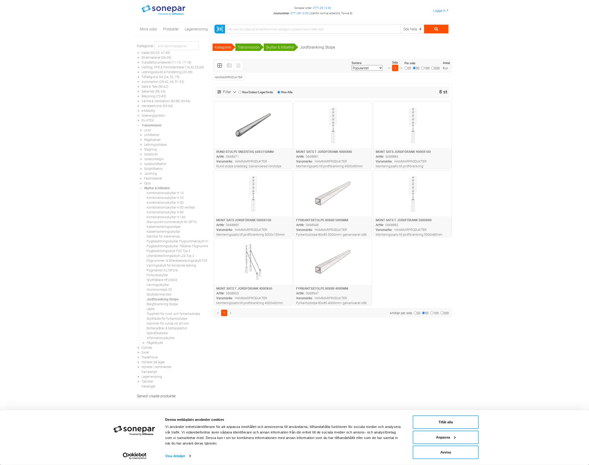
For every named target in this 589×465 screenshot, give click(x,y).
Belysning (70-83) (153, 96)
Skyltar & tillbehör (157, 188)
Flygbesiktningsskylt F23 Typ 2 (168, 251)
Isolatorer (151, 154)
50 (417, 68)
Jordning (150, 173)
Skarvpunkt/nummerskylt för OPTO (171, 222)
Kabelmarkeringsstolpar (164, 226)
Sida (395, 62)
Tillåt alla (446, 422)
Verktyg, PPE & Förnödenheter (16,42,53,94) (172, 67)
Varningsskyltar (158, 284)
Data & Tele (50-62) (154, 86)
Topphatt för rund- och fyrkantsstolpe (173, 313)
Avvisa (445, 452)
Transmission (151, 125)
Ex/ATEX (147, 120)
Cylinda (146, 347)
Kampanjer (149, 371)
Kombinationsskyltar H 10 (165, 193)
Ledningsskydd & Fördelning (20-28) (167, 72)
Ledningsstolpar (155, 144)
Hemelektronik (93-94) (157, 106)
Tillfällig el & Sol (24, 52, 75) (160, 77)
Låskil (151, 309)
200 (437, 68)
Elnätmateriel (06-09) (156, 57)
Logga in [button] (439, 10)
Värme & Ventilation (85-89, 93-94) (166, 101)
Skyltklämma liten (159, 294)
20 (409, 68)
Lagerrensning (151, 376)
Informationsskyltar (161, 338)
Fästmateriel (153, 178)
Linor (147, 130)
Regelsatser (152, 139)
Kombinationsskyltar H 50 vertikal (171, 207)
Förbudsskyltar (157, 275)
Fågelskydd (155, 342)
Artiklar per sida (401, 313)
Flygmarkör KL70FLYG (162, 270)
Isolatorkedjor (154, 159)
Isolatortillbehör (155, 164)
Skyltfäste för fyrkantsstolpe (167, 318)
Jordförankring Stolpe (163, 299)
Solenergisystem (153, 115)
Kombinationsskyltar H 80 (165, 212)
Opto (147, 183)
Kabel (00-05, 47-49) (155, 52)
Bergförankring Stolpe (162, 304)
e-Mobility (148, 110)
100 (427, 68)
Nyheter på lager (153, 362)
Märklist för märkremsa (163, 236)
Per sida (409, 63)
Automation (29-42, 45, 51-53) (162, 81)
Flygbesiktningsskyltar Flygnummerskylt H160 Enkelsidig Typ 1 (191, 241)
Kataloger (148, 386)
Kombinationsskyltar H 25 (165, 197)
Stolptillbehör (153, 168)
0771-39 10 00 (322, 8)
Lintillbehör (152, 135)
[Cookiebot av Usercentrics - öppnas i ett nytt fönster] (135, 456)
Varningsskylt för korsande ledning (171, 265)
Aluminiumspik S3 (159, 289)
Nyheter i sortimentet (156, 367)
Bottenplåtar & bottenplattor (167, 328)
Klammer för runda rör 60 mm (168, 323)
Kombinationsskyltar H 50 (165, 202)
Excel (145, 352)
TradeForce (149, 357)
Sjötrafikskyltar (157, 333)
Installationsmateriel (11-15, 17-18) (166, 62)
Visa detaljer (175, 456)
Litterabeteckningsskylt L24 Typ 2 (170, 255)
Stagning (150, 149)
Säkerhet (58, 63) (153, 91)
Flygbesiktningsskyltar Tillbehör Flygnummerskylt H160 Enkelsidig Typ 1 (198, 246)
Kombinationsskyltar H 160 (166, 217)
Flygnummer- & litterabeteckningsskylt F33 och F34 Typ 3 (187, 260)
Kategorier (145, 45)
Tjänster (147, 381)
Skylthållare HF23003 (162, 280)
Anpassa (443, 437)
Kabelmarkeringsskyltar (163, 231)
